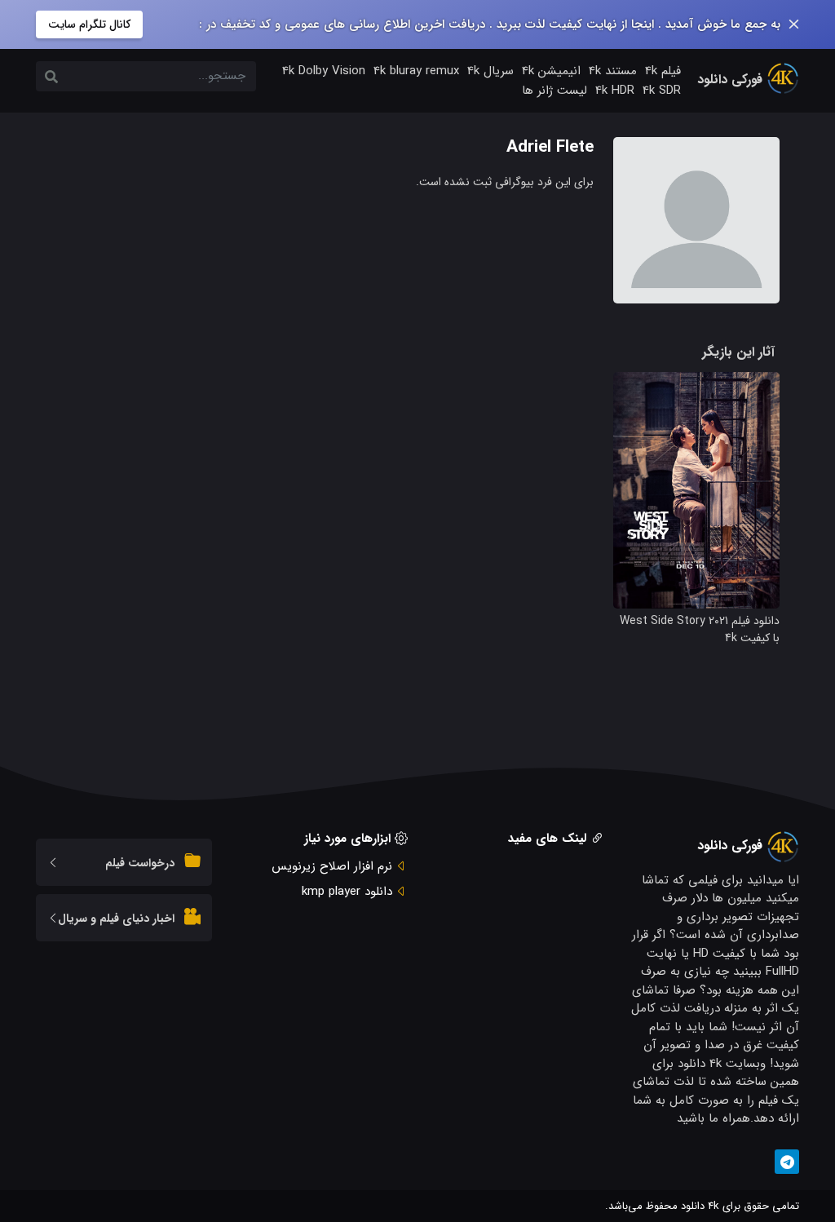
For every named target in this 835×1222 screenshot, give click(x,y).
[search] (51, 78)
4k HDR (614, 90)
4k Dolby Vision (323, 71)
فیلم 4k (663, 71)
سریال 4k (490, 71)
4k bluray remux (416, 71)
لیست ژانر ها (554, 90)
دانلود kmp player (347, 891)
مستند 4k (613, 71)
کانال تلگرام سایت (89, 24)
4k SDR (662, 90)
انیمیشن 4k (551, 71)
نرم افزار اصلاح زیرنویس (332, 866)
